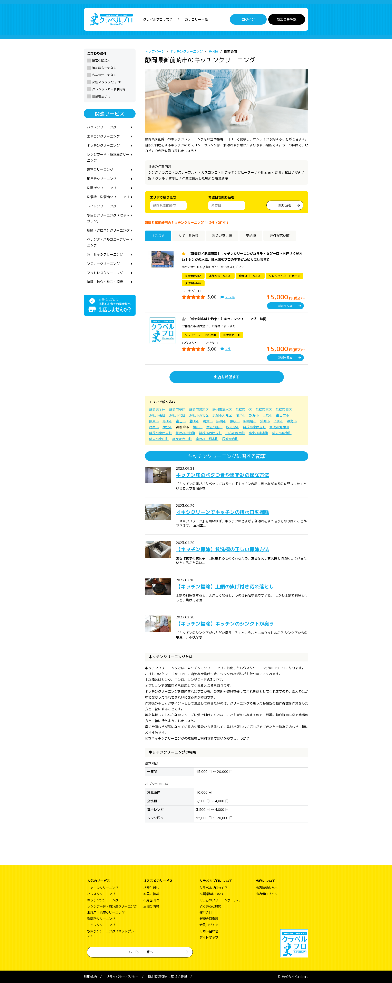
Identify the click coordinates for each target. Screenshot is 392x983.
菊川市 (198, 427)
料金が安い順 (222, 235)
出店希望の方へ (266, 887)
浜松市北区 (177, 415)
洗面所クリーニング (101, 188)
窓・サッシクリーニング (105, 254)
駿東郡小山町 (159, 439)
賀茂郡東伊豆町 (254, 427)
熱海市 (254, 415)
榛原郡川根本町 (207, 439)
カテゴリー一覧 (196, 19)
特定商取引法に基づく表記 (167, 976)
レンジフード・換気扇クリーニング (108, 157)
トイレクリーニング (101, 206)
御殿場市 (249, 421)
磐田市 (194, 421)
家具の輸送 (151, 894)
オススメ (158, 235)
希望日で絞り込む (221, 197)
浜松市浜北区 (199, 415)
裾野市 (292, 421)
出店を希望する (226, 376)
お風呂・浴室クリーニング (105, 912)
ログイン (248, 19)
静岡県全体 (157, 409)
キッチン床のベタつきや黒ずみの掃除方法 (222, 475)
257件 (230, 297)
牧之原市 (232, 427)
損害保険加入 (101, 60)
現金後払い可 (101, 96)
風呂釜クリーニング (101, 178)
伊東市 (154, 421)
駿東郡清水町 (258, 433)
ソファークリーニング (103, 263)
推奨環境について (211, 894)
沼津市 (240, 415)
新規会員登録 (286, 19)
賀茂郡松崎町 (185, 433)
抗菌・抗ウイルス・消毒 (105, 282)
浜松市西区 (284, 409)
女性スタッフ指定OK (106, 82)
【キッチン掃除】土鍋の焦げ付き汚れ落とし (225, 586)
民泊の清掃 (151, 906)
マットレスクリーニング (105, 273)
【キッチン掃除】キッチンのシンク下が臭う (225, 623)
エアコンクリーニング (103, 136)
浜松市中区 (244, 409)
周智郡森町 (230, 439)
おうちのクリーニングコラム (219, 900)
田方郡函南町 (235, 433)
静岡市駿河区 (199, 409)
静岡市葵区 (177, 409)
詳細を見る (285, 306)
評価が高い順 (280, 235)
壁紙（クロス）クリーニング (108, 230)
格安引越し (151, 887)
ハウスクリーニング (101, 127)
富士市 (181, 421)
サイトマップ (208, 937)
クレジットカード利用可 (109, 89)
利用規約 (90, 976)
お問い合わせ (208, 931)
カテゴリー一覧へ (140, 952)
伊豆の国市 (214, 427)
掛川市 (221, 421)
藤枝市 (235, 421)
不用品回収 (151, 900)
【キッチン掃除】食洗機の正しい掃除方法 (222, 549)
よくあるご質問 (210, 906)
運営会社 (205, 912)
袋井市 (265, 421)
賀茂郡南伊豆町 (160, 433)
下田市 (278, 421)
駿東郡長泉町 (282, 433)
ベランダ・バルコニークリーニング (108, 242)
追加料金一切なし (104, 68)
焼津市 (208, 421)
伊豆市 (167, 427)
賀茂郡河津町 (279, 427)
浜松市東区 (264, 409)
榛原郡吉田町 (182, 439)
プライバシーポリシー (122, 976)
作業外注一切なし (104, 75)
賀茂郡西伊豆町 (210, 433)
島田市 (167, 421)
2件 (228, 349)
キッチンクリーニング (103, 145)
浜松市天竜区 (222, 415)
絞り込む (285, 205)
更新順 (251, 235)
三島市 (267, 415)
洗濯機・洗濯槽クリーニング (108, 197)
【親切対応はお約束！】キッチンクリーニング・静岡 (227, 319)
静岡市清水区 (222, 409)
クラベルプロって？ (158, 19)
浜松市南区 (157, 415)
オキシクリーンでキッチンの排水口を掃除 (222, 512)
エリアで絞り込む (163, 197)
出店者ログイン (266, 894)
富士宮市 (282, 415)
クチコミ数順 (188, 235)
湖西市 (154, 427)
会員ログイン (208, 925)
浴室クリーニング (100, 169)
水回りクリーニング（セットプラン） (108, 218)
